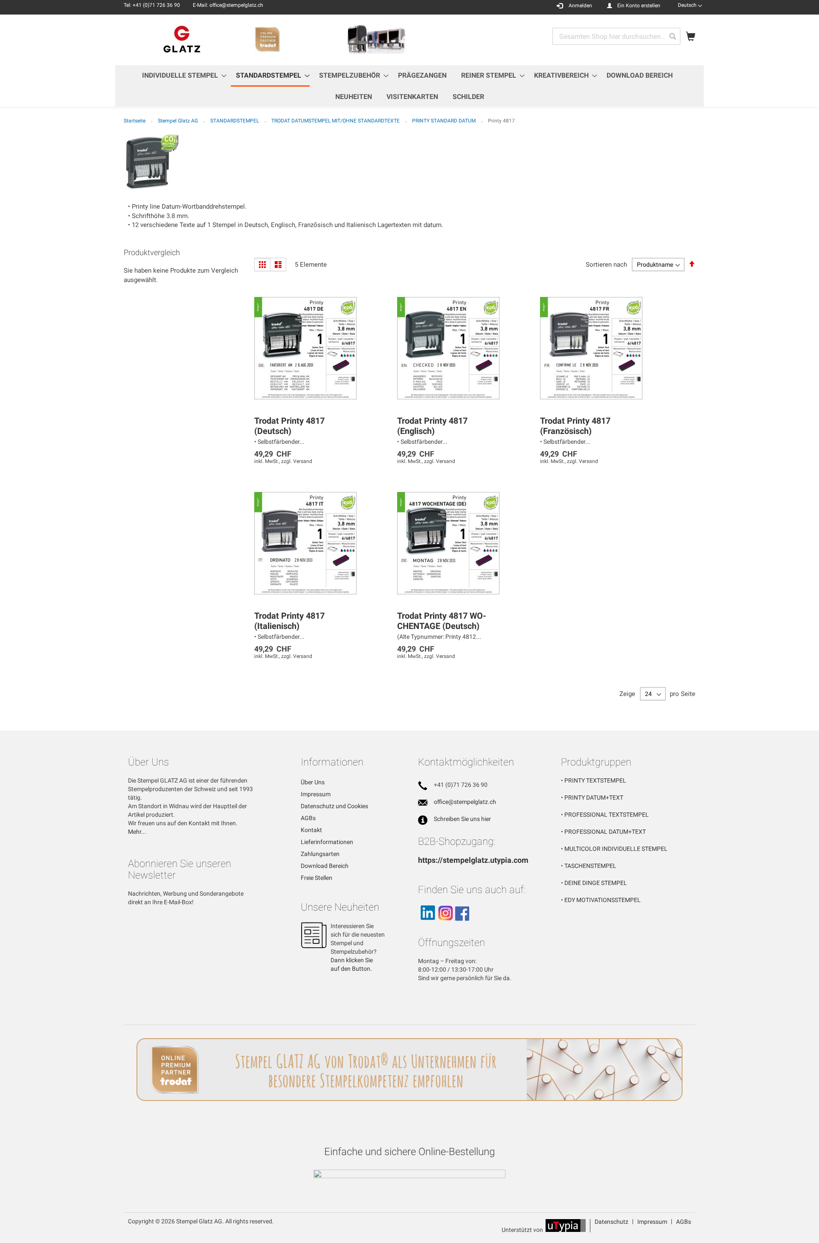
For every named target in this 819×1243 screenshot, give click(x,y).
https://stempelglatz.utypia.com (473, 860)
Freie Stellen (316, 877)
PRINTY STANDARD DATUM (444, 121)
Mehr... (137, 831)
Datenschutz (611, 1221)
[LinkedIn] (427, 924)
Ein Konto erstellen (638, 6)
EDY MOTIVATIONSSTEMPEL (602, 900)
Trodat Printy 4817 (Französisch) (575, 426)
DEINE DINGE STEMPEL (595, 882)
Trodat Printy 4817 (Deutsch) (289, 426)
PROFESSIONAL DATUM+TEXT (605, 831)
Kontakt (311, 830)
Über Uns (313, 782)
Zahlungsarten (320, 853)
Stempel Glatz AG (178, 121)
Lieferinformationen (327, 841)
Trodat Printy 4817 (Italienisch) (289, 621)
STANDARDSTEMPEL (235, 121)
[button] (690, 5)
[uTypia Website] (566, 1229)
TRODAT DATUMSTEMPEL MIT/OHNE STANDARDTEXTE (336, 121)
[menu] (409, 86)
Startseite (135, 121)
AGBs (308, 818)
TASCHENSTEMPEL (590, 865)
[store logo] (267, 39)
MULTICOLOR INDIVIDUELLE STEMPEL (616, 848)
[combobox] (616, 36)
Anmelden (580, 6)
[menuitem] (182, 75)
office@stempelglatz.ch (465, 801)
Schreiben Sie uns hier (462, 818)
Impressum (316, 794)
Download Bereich (325, 865)
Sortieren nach (606, 264)
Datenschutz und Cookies (334, 806)
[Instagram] (445, 924)
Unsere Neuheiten (340, 907)
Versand (302, 461)
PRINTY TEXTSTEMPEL (595, 780)
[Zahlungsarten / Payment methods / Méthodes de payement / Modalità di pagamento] (409, 1175)
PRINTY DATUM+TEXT (593, 797)
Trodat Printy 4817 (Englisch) (432, 426)
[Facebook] (462, 924)
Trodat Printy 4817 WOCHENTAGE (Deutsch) (441, 621)
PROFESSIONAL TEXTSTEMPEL (606, 814)
